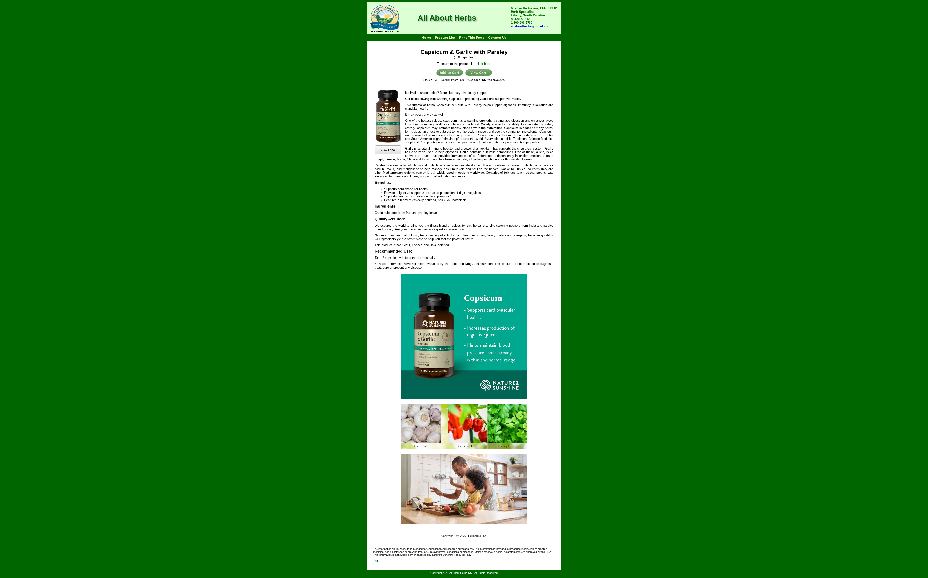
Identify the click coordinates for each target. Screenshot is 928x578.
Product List (445, 37)
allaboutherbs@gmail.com (531, 26)
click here (483, 64)
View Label (388, 150)
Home (426, 37)
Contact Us (497, 37)
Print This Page (471, 37)
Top (375, 561)
